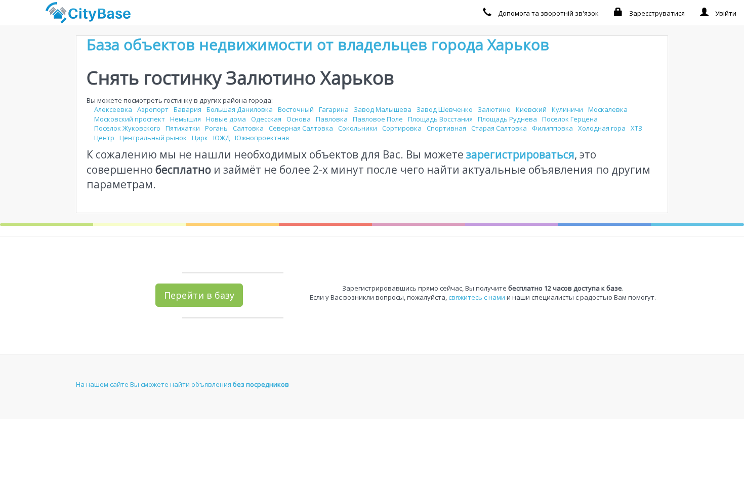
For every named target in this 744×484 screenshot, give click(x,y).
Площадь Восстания (440, 119)
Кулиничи (567, 109)
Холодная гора (602, 128)
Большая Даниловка (239, 109)
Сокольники (357, 128)
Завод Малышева (382, 109)
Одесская (266, 119)
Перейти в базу (199, 295)
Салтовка (248, 128)
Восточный (296, 109)
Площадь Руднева (507, 119)
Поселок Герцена (570, 119)
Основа (298, 119)
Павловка (332, 119)
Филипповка (552, 128)
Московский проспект (129, 119)
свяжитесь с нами (476, 297)
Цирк (200, 137)
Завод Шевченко (445, 109)
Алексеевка (113, 109)
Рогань (216, 128)
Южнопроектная (262, 137)
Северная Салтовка (301, 128)
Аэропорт (153, 109)
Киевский (531, 109)
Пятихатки (183, 128)
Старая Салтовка (499, 128)
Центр (104, 137)
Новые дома (226, 119)
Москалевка (608, 109)
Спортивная (446, 128)
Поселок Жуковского (127, 128)
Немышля (185, 119)
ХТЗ (636, 128)
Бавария (187, 109)
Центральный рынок (153, 137)
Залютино (494, 109)
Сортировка (402, 128)
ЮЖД (221, 137)
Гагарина (334, 109)
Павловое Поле (378, 119)
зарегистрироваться (520, 154)
